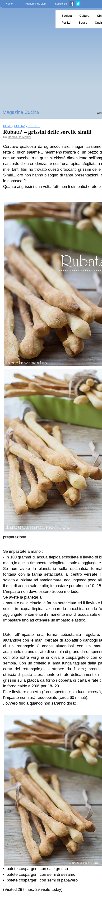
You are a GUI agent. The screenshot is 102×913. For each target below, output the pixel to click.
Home (9, 3)
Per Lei (66, 22)
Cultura (84, 15)
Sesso (83, 22)
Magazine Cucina (21, 112)
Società (67, 15)
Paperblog (26, 19)
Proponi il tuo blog (35, 3)
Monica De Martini (19, 137)
